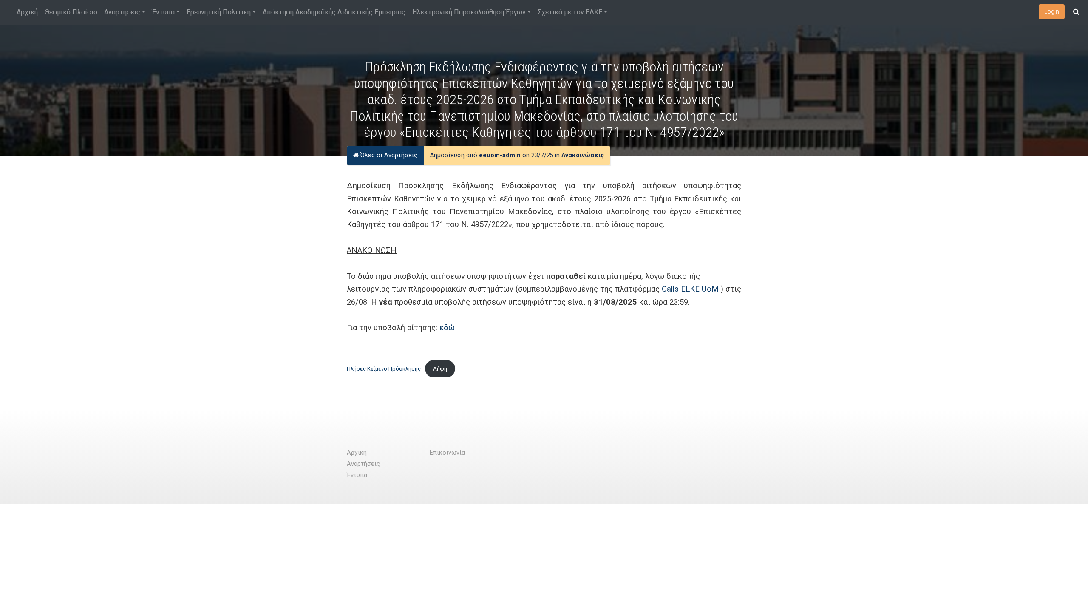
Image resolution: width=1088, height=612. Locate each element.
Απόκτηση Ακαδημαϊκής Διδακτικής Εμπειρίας (334, 12)
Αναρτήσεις (122, 12)
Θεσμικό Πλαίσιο (71, 12)
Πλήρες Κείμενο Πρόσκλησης (384, 369)
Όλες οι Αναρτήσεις (388, 155)
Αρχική (27, 12)
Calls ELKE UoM (690, 288)
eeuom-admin (500, 155)
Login (1051, 11)
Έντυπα (163, 12)
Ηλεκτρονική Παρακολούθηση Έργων (469, 12)
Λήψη (440, 369)
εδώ (447, 327)
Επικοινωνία (447, 452)
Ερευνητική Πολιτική (219, 12)
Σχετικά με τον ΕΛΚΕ (570, 12)
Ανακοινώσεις (582, 155)
